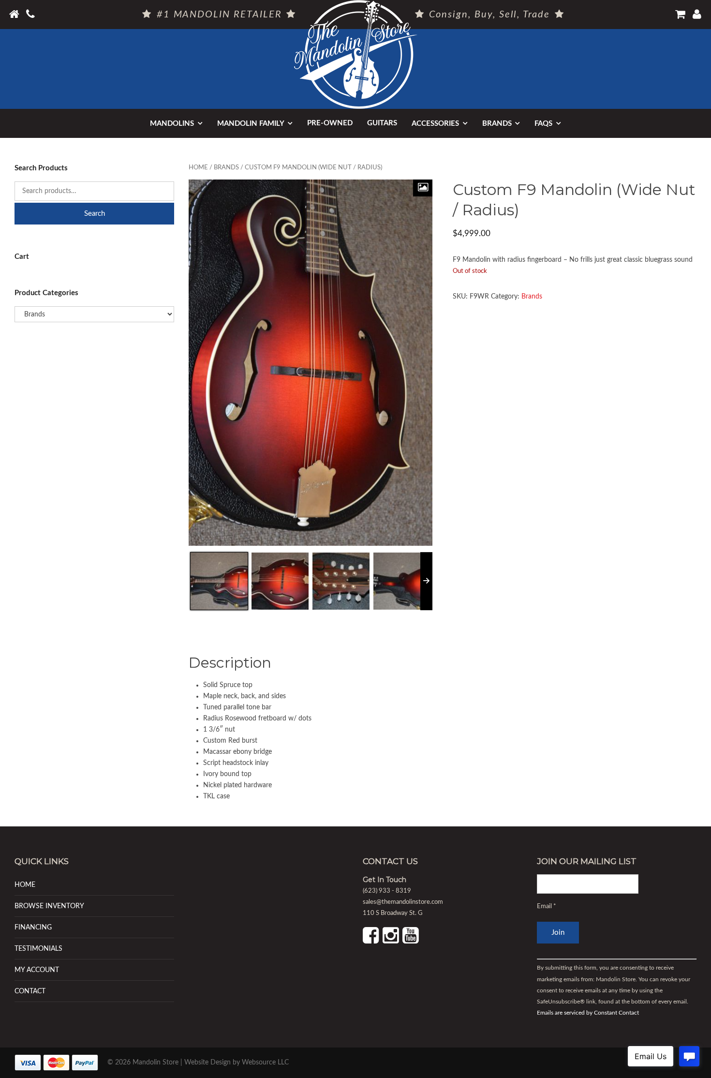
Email (546, 906)
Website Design (207, 1062)
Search (94, 213)
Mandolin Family (250, 123)
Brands (497, 123)
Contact (30, 991)
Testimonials (38, 948)
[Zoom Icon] (422, 188)
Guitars (382, 123)
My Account (37, 969)
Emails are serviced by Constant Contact (588, 1013)
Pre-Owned (330, 123)
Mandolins (172, 123)
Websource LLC (265, 1062)
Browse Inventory (49, 906)
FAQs (543, 123)
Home (198, 168)
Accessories (435, 123)
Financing (33, 927)
